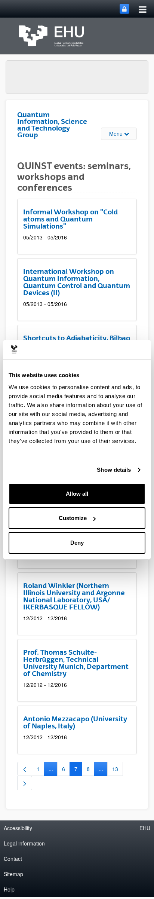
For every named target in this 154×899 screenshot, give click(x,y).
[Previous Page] (24, 769)
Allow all (77, 493)
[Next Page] (24, 783)
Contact (13, 858)
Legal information (24, 843)
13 (117, 770)
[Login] (124, 8)
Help (9, 889)
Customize (73, 518)
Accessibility (18, 828)
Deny (77, 542)
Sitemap (13, 874)
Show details (114, 470)
